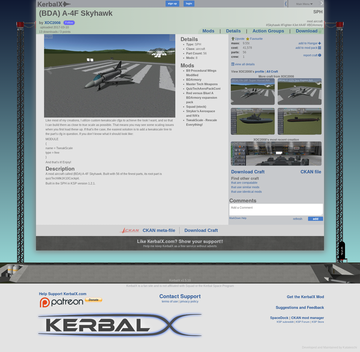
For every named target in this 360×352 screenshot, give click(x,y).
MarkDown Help (237, 218)
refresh (297, 218)
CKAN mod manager (307, 317)
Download (307, 30)
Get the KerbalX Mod (305, 296)
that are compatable (244, 182)
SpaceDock (279, 317)
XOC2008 (52, 22)
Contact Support (180, 296)
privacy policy (189, 301)
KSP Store (318, 321)
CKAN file (311, 171)
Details (233, 30)
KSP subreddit (285, 321)
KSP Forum (303, 321)
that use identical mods (246, 191)
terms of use (170, 301)
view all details (244, 64)
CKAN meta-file (159, 230)
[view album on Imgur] (48, 36)
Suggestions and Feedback (300, 307)
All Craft (272, 71)
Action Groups (268, 30)
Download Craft (248, 171)
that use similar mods (245, 187)
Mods (208, 30)
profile (259, 71)
